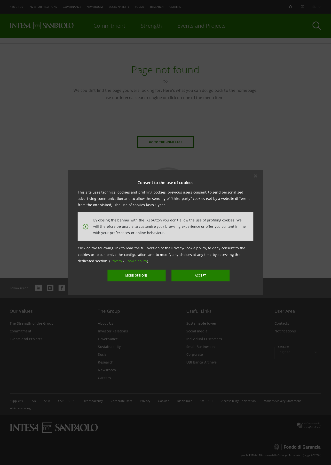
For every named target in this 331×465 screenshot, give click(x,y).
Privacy (116, 261)
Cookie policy (136, 261)
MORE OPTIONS (136, 275)
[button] (256, 176)
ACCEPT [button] (200, 275)
